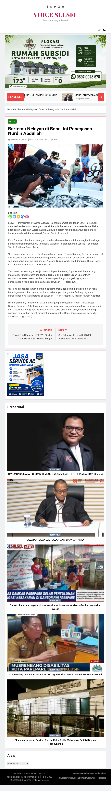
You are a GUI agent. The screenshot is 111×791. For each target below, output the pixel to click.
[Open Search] (99, 30)
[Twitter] (14, 216)
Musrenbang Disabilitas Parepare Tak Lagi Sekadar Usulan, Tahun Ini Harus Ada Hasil (55, 674)
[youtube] (63, 7)
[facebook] (47, 7)
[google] (59, 7)
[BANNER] (55, 61)
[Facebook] (23, 216)
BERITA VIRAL (55, 469)
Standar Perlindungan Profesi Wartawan (77, 778)
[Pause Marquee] (101, 97)
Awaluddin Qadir (18, 139)
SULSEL (12, 121)
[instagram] (51, 7)
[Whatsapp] (10, 216)
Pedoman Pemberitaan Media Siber (89, 773)
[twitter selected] (55, 7)
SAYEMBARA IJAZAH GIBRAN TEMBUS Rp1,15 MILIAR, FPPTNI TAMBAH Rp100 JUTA (55, 474)
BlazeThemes (41, 780)
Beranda (11, 109)
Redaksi (102, 778)
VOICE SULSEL (55, 14)
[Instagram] (27, 216)
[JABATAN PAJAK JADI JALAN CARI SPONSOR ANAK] (54, 98)
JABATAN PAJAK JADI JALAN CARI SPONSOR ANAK (55, 539)
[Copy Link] (18, 216)
